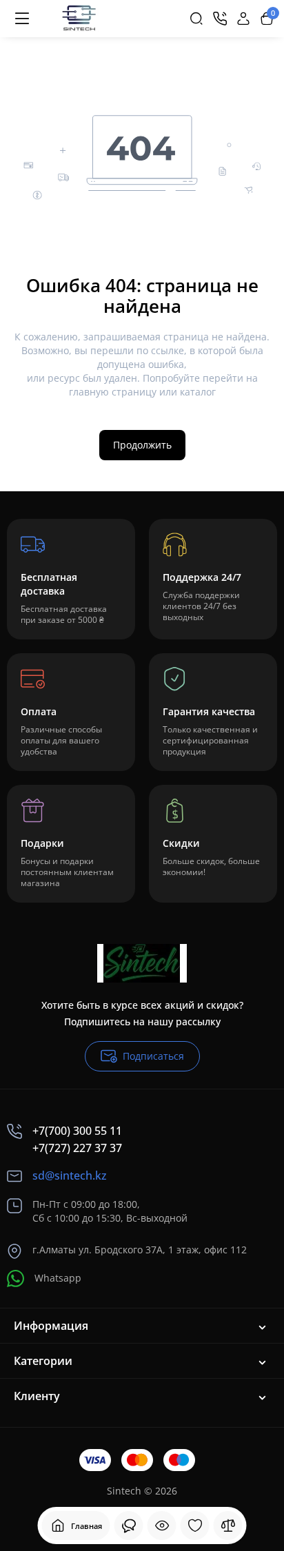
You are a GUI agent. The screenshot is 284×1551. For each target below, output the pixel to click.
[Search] (196, 18)
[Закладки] (195, 1525)
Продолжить (142, 444)
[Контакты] (220, 18)
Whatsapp (57, 1277)
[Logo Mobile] (78, 18)
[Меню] (22, 18)
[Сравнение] (228, 1525)
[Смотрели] (128, 1525)
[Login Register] (243, 18)
